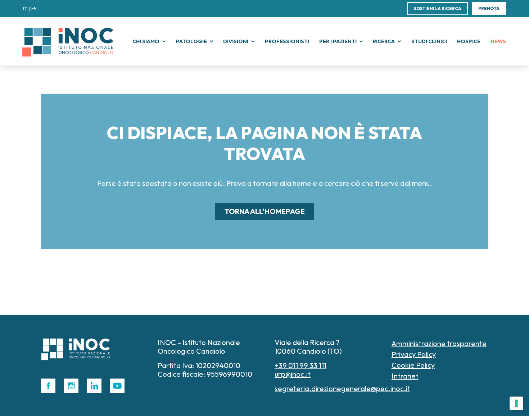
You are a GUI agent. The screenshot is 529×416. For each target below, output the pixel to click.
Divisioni (235, 41)
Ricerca (384, 41)
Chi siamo (145, 41)
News (498, 41)
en (34, 8)
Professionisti (287, 41)
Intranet (405, 375)
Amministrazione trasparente (439, 343)
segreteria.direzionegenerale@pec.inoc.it (342, 388)
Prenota (488, 8)
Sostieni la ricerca (437, 8)
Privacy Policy (414, 354)
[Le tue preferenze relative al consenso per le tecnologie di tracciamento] (516, 403)
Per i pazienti (338, 41)
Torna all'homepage (265, 211)
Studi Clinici (429, 41)
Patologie (191, 41)
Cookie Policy (413, 365)
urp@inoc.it (293, 374)
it (25, 8)
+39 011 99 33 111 (300, 365)
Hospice (468, 41)
